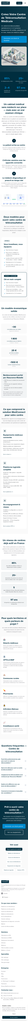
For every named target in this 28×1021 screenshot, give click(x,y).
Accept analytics (14, 1017)
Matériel (3, 924)
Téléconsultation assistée (7, 948)
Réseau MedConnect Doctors (8, 986)
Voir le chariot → (7, 454)
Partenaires (4, 984)
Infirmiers (3, 943)
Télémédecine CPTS (6, 935)
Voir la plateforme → (8, 492)
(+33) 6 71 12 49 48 (7, 995)
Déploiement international (7, 940)
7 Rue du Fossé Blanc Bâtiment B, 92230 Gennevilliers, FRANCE (13, 998)
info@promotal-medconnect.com (11, 993)
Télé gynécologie (5, 962)
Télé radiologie (4, 957)
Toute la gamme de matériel (14, 849)
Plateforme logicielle (9, 870)
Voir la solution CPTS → (8, 526)
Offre (2, 976)
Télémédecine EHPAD (6, 938)
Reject (14, 1014)
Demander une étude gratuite (14, 826)
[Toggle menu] (25, 3)
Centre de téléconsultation (7, 926)
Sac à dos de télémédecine (14, 861)
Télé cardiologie (5, 960)
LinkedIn (5, 893)
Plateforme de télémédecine (8, 906)
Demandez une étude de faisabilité (11, 39)
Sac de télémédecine (6, 916)
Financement (4, 979)
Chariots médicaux (5, 919)
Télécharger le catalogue (9, 981)
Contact (19, 3)
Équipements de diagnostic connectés (10, 921)
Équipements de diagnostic (14, 866)
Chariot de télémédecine (14, 857)
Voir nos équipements (14, 832)
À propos (3, 971)
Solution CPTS (20, 870)
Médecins (3, 945)
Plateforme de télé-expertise (8, 909)
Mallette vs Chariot (5, 950)
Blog (2, 974)
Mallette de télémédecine (14, 853)
